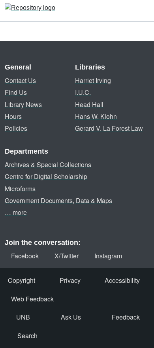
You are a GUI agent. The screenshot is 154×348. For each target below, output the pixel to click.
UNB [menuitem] (23, 317)
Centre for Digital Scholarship (46, 176)
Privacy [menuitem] (70, 280)
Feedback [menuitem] (126, 317)
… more (16, 212)
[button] (30, 10)
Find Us (16, 92)
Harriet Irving (93, 80)
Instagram (108, 255)
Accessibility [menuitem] (122, 280)
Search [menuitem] (27, 335)
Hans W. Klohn (96, 116)
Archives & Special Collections (48, 164)
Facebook (25, 255)
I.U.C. (83, 92)
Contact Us (20, 80)
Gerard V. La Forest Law (109, 128)
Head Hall (89, 104)
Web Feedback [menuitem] (32, 298)
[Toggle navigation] (143, 10)
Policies (16, 128)
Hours (13, 116)
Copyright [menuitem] (21, 280)
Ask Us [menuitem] (71, 317)
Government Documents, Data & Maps (58, 200)
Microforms (20, 188)
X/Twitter (66, 255)
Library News (23, 104)
